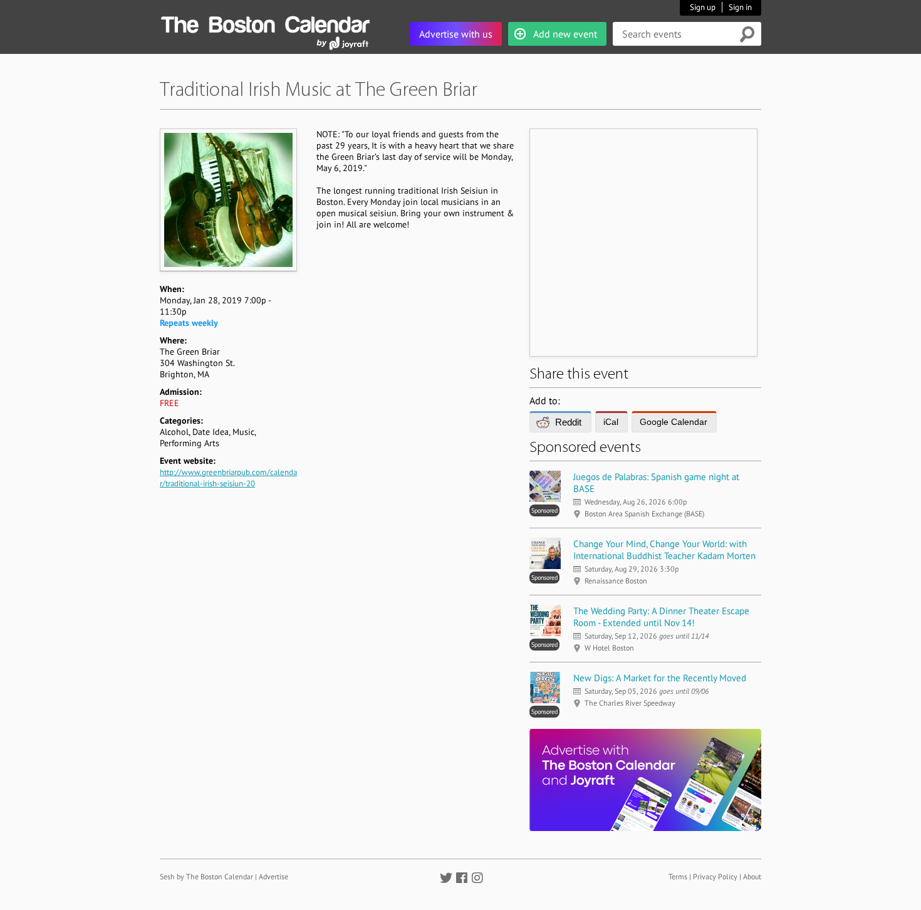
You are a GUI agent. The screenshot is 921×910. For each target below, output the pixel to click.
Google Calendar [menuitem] (673, 422)
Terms (678, 876)
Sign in (740, 7)
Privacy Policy (715, 876)
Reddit (568, 422)
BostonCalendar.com (265, 22)
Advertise (273, 876)
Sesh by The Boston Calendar (206, 876)
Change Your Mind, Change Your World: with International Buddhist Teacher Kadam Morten (664, 550)
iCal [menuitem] (610, 422)
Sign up (702, 7)
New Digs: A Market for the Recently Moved (659, 678)
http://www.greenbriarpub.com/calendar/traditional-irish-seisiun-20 (228, 478)
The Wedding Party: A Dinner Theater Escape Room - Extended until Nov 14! (661, 617)
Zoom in (228, 199)
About (752, 876)
